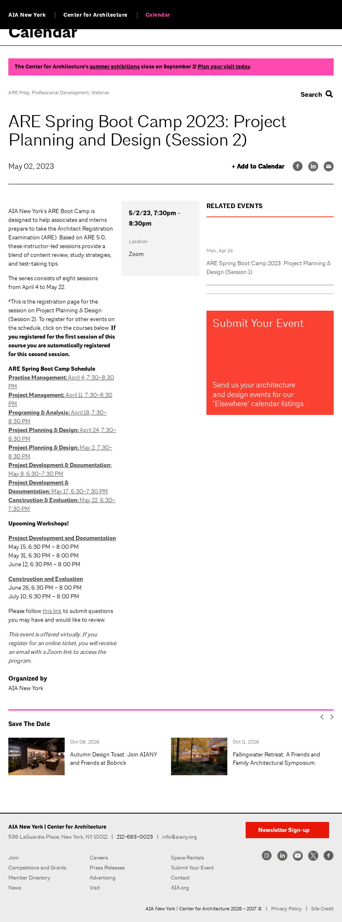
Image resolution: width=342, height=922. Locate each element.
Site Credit (322, 908)
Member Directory (29, 877)
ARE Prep (18, 92)
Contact (180, 877)
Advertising (103, 877)
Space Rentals (187, 857)
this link (52, 611)
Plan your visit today (224, 66)
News (14, 887)
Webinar (100, 92)
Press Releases (107, 867)
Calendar (158, 15)
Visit (95, 887)
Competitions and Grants (37, 867)
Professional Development (60, 92)
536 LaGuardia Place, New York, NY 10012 (58, 836)
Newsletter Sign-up (283, 830)
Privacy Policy (286, 908)
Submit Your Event (192, 867)
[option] (89, 756)
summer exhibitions (115, 66)
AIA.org (180, 887)
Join (13, 857)
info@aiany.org (179, 836)
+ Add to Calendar (258, 166)
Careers (99, 857)
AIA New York (26, 15)
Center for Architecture (95, 15)
